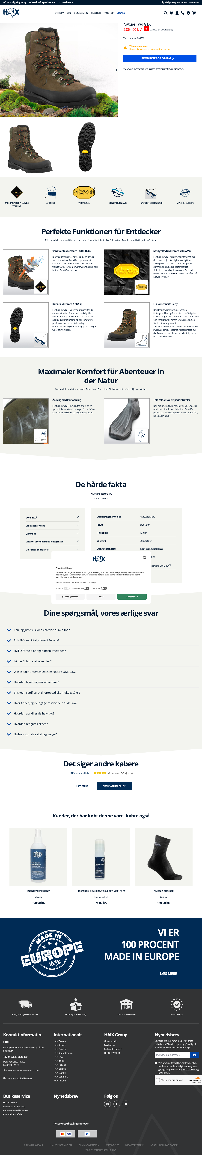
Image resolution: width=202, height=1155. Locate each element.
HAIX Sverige (60, 1072)
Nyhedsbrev (66, 1096)
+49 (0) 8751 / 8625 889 (15, 1057)
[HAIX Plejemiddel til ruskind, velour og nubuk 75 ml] (101, 857)
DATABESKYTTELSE (134, 1145)
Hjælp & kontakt (10, 1102)
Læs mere (82, 786)
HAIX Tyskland (60, 1041)
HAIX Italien (59, 1060)
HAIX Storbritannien (63, 1052)
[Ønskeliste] (171, 13)
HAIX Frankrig (60, 1049)
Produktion (109, 1045)
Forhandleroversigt (113, 1049)
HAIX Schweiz (60, 1045)
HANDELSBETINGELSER (61, 1145)
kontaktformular (24, 1078)
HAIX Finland (60, 1080)
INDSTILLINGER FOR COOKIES (164, 1145)
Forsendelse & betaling (14, 1106)
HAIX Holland (60, 1064)
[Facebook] (116, 1104)
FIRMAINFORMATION (89, 1145)
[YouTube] (126, 1104)
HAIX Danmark (61, 1076)
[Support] (183, 13)
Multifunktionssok (163, 891)
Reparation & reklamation (15, 1110)
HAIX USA (58, 1056)
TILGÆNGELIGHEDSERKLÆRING (101, 1150)
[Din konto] (177, 13)
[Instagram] (107, 1104)
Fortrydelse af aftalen (13, 1114)
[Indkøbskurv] (195, 13)
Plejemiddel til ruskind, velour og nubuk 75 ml (101, 891)
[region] (59, 70)
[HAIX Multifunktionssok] (164, 857)
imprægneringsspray (38, 891)
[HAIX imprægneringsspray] (38, 857)
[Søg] (166, 13)
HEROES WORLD (112, 1052)
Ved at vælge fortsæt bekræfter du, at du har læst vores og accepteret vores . (178, 1067)
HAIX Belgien (60, 1068)
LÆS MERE (168, 973)
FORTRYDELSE (112, 1145)
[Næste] (116, 70)
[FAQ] (188, 13)
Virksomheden (111, 1041)
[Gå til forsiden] (11, 13)
